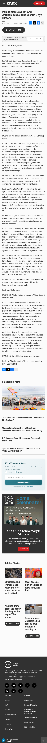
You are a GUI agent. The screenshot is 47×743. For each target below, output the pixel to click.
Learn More (23, 549)
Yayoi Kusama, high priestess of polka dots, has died (33, 586)
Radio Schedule (10, 715)
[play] (3, 740)
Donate (39, 3)
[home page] (12, 4)
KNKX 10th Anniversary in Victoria (23, 532)
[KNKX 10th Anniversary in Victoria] (23, 510)
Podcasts (8, 724)
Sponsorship (28, 700)
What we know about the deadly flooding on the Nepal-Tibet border (13, 611)
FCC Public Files (29, 727)
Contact (7, 700)
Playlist (7, 719)
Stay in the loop (23, 482)
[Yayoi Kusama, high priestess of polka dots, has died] (33, 573)
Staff (6, 705)
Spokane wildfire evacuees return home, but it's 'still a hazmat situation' (22, 449)
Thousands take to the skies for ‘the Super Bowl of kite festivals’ (23, 418)
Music (10, 472)
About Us (8, 695)
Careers (27, 695)
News (20, 472)
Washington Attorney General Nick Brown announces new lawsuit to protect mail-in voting (22, 429)
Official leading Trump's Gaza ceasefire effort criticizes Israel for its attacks (12, 588)
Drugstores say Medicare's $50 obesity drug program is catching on (32, 624)
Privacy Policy (30, 486)
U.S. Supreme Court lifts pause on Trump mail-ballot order (21, 439)
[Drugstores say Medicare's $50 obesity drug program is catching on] (33, 609)
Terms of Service (30, 718)
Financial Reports (30, 705)
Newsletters (9, 729)
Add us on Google (35, 39)
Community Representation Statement (30, 711)
